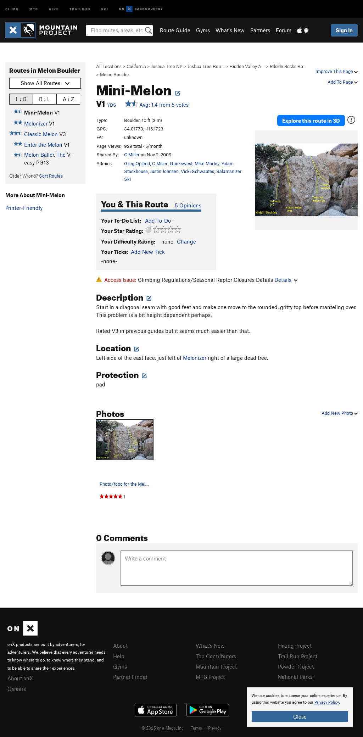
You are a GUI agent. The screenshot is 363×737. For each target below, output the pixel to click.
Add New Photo (338, 413)
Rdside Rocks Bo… (288, 66)
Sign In (344, 30)
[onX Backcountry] (141, 9)
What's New (230, 30)
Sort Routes (51, 176)
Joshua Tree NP (167, 66)
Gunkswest (181, 163)
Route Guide (175, 30)
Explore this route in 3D (311, 120)
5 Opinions (188, 205)
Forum (283, 30)
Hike (54, 8)
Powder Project (296, 666)
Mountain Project (216, 666)
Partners (260, 30)
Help (118, 656)
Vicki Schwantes (197, 171)
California (136, 66)
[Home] (44, 30)
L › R (21, 99)
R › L (44, 99)
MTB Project (210, 677)
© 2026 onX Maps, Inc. (163, 727)
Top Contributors (216, 656)
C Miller (132, 154)
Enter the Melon (43, 144)
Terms (196, 727)
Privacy (215, 727)
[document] (300, 707)
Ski (104, 8)
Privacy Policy (326, 702)
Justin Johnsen (164, 171)
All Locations (109, 66)
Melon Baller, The (45, 154)
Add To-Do (158, 220)
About (120, 645)
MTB (33, 8)
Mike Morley (207, 163)
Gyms (203, 30)
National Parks (295, 677)
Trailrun (79, 8)
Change (186, 241)
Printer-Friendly (24, 208)
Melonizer (36, 123)
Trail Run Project (297, 656)
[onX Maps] (22, 633)
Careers (16, 689)
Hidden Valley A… (247, 66)
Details (282, 280)
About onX (20, 678)
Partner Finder (130, 677)
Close (300, 716)
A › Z (68, 99)
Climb (12, 8)
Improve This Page (334, 71)
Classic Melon (41, 134)
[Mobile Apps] (302, 30)
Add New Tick (148, 252)
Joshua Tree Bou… (206, 66)
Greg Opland (137, 163)
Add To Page (341, 82)
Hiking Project (295, 645)
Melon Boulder (114, 74)
